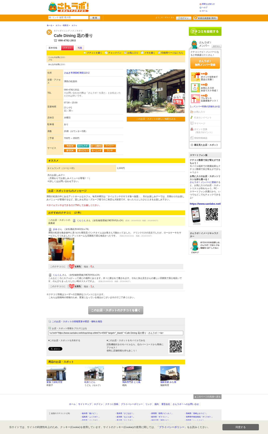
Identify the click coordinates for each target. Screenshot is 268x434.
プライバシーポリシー (132, 404)
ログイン (183, 17)
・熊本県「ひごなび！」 (125, 413)
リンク (148, 404)
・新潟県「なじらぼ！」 (125, 417)
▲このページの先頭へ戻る (207, 396)
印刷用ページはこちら (172, 53)
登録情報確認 (200, 138)
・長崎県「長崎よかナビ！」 (196, 413)
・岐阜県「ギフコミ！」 (159, 417)
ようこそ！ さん (165, 17)
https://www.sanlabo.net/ (205, 203)
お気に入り (132, 53)
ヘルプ (204, 7)
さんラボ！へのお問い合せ (186, 404)
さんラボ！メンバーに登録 (203, 182)
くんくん (81, 220)
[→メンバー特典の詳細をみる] (205, 106)
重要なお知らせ (208, 4)
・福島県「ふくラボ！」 (90, 417)
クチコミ (67, 48)
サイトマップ (84, 404)
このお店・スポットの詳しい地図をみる (156, 119)
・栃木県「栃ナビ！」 (89, 413)
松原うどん (89, 382)
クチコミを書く (94, 53)
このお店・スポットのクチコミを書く (116, 310)
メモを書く (149, 53)
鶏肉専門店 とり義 (131, 382)
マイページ (199, 123)
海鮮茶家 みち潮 (168, 382)
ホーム (204, 11)
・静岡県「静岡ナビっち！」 (161, 413)
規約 (156, 404)
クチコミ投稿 (111, 404)
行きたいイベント (203, 117)
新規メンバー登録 (205, 17)
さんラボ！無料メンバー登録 (205, 63)
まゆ (55, 229)
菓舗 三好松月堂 (54, 382)
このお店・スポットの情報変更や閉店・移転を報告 (77, 321)
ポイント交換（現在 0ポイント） (203, 131)
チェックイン (114, 53)
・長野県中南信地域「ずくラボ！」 (198, 417)
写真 (80, 48)
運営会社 (165, 404)
